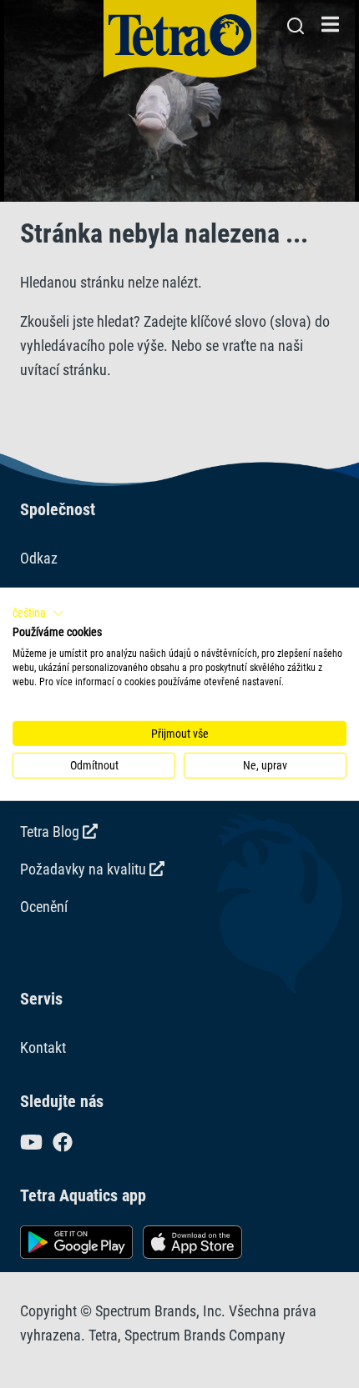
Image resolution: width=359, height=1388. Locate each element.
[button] (38, 613)
